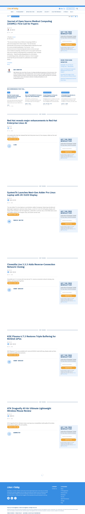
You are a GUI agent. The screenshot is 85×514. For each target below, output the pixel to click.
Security (47, 11)
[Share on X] (73, 16)
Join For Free (68, 44)
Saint (14, 37)
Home (8, 16)
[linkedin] (62, 8)
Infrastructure (30, 11)
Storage (66, 11)
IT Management (20, 11)
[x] (64, 8)
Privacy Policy (64, 50)
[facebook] (59, 8)
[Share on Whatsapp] (77, 16)
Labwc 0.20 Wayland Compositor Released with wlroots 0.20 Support (68, 70)
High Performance (56, 11)
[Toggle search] (77, 8)
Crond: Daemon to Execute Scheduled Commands (50, 95)
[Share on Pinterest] (75, 16)
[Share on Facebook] (71, 16)
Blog (71, 11)
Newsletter (71, 8)
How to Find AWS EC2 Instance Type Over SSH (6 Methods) (33, 95)
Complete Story (12, 139)
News (12, 11)
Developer (39, 11)
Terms (74, 49)
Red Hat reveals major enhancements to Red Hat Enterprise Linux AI (14, 96)
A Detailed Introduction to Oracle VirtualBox (68, 95)
